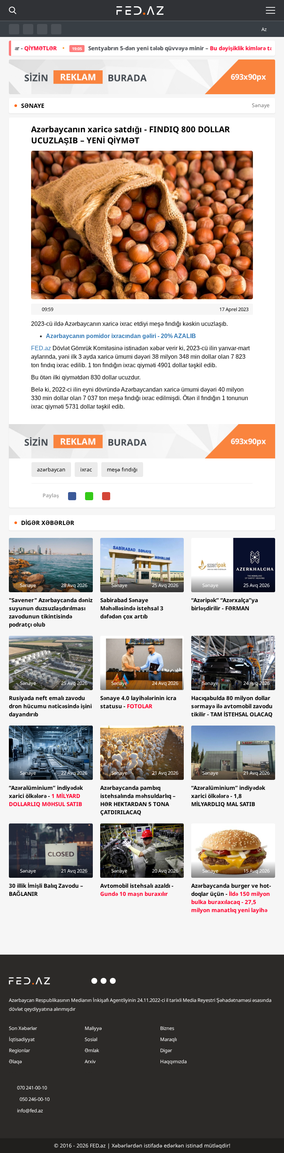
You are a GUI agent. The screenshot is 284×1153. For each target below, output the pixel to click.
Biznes (167, 1028)
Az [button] (264, 29)
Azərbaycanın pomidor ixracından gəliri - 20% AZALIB (121, 336)
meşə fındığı (122, 469)
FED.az (41, 348)
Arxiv (90, 1061)
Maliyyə (93, 1028)
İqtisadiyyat (22, 1039)
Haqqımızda (173, 1061)
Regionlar (19, 1050)
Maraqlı (168, 1039)
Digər (166, 1050)
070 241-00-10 (32, 1087)
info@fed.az (30, 1110)
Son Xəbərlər (23, 1028)
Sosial (91, 1039)
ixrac (86, 469)
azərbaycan (51, 469)
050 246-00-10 (34, 1099)
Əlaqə (15, 1061)
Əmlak (92, 1050)
